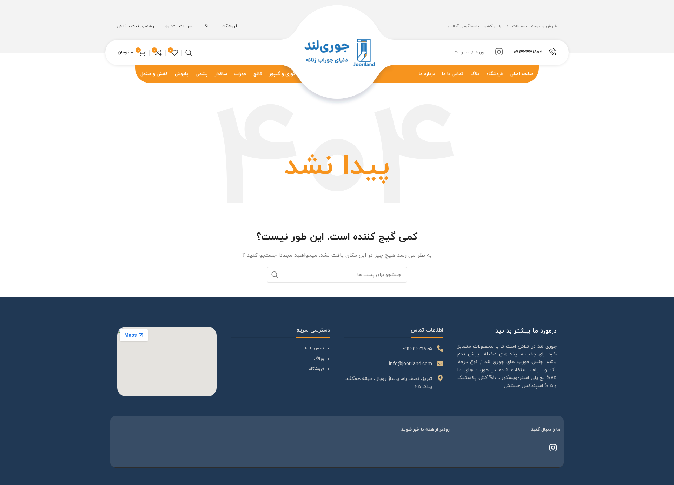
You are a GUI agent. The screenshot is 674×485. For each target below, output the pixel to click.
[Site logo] (337, 52)
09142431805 (528, 52)
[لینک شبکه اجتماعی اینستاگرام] (499, 52)
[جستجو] (189, 53)
